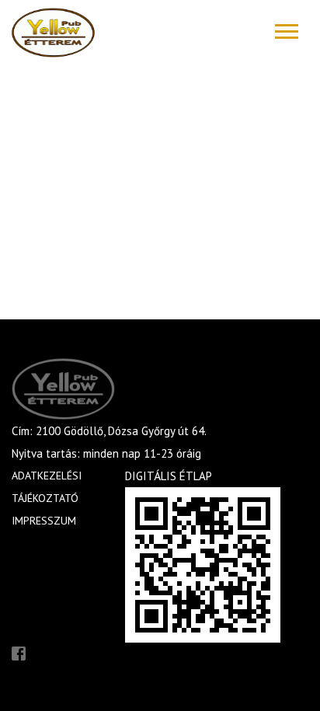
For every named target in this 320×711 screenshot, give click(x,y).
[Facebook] (19, 652)
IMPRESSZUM (44, 521)
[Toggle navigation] (286, 31)
